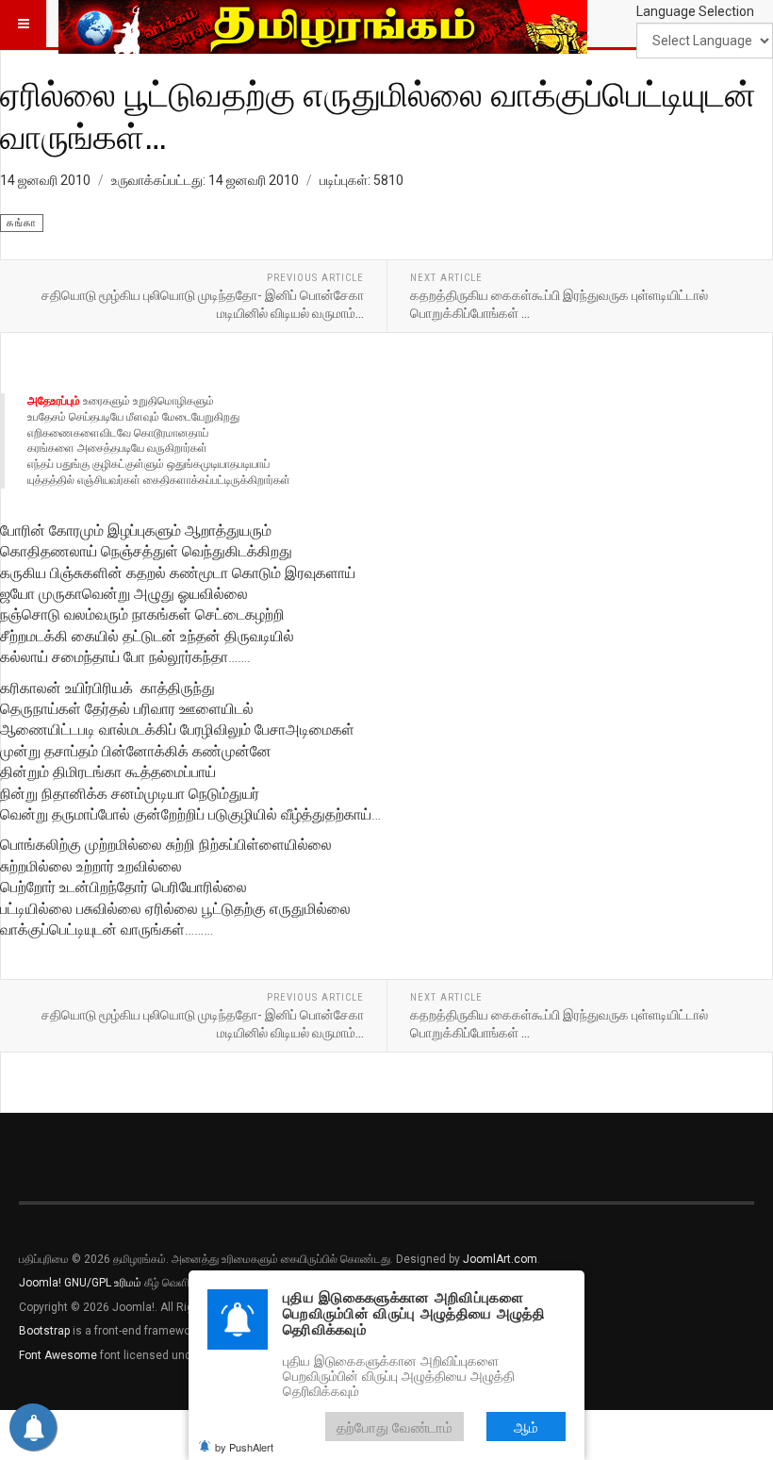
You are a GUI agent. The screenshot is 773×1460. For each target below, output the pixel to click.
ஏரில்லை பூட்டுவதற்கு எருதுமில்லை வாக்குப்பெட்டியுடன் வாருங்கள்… (378, 114)
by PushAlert (244, 1446)
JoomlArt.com (500, 1259)
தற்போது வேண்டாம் (394, 1426)
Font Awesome (58, 1355)
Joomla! (40, 1282)
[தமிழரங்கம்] (322, 23)
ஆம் (526, 1426)
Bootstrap (44, 1330)
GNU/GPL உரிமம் (102, 1282)
